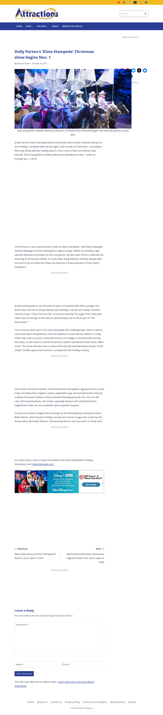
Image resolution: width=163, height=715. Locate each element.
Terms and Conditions (95, 702)
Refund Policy (117, 702)
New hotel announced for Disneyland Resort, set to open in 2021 (35, 554)
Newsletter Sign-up (72, 26)
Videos (55, 26)
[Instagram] (124, 2)
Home (19, 26)
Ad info (132, 702)
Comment (22, 624)
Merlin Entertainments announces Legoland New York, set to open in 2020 (85, 556)
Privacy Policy (72, 702)
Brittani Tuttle (23, 63)
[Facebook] (146, 2)
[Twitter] (140, 2)
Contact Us (56, 702)
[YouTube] (118, 2)
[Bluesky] (135, 2)
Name (20, 664)
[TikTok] (129, 2)
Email (66, 664)
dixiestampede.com (43, 464)
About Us (42, 702)
